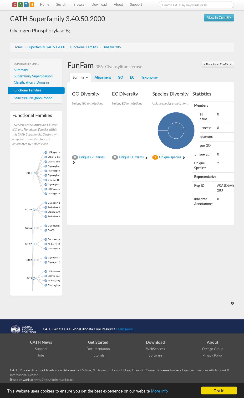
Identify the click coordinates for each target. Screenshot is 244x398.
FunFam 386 (111, 47)
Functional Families (84, 47)
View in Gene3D (219, 18)
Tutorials (98, 355)
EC (132, 77)
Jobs (41, 355)
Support (136, 4)
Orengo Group (212, 349)
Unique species (168, 157)
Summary (21, 70)
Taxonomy (149, 77)
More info (159, 391)
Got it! (219, 390)
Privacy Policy (213, 355)
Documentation (98, 349)
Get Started (98, 342)
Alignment (103, 77)
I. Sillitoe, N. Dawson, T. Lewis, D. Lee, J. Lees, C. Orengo (118, 370)
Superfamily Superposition (33, 76)
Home (44, 4)
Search (61, 4)
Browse (78, 4)
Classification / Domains (32, 82)
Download (99, 4)
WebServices (155, 349)
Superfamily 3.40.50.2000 (46, 47)
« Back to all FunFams (217, 64)
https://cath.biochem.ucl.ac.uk (53, 379)
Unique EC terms (129, 157)
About (118, 4)
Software (155, 355)
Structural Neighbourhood (33, 98)
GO (120, 77)
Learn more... (125, 329)
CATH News (41, 342)
